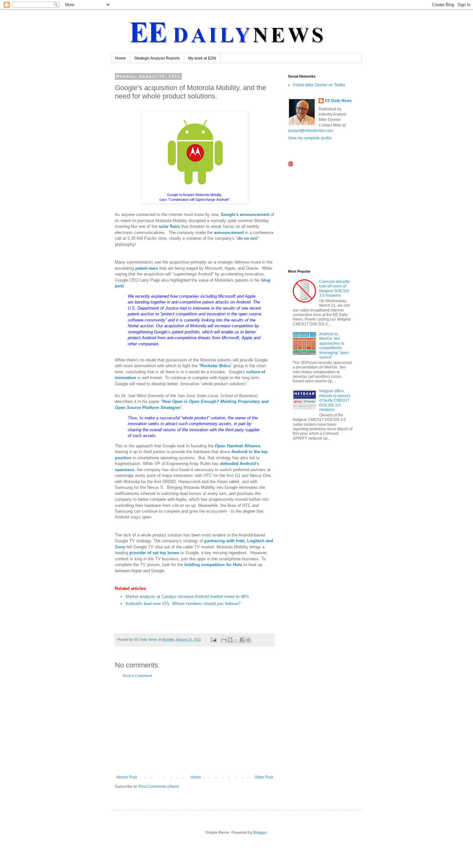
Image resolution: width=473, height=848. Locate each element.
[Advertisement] (194, 726)
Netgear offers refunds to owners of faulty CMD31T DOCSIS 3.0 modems (334, 400)
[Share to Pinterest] (248, 640)
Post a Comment (137, 676)
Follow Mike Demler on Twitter (319, 85)
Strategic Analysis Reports (157, 58)
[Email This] (224, 640)
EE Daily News (338, 100)
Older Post (264, 777)
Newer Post (126, 777)
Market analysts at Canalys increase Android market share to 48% (187, 596)
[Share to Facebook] (242, 640)
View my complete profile (310, 138)
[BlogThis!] (230, 640)
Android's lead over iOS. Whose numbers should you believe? (182, 603)
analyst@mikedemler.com (310, 130)
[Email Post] (213, 639)
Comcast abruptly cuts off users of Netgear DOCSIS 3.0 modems (334, 288)
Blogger (260, 832)
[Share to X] (236, 640)
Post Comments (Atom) (159, 786)
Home (120, 58)
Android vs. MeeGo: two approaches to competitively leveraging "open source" (334, 345)
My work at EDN (202, 58)
